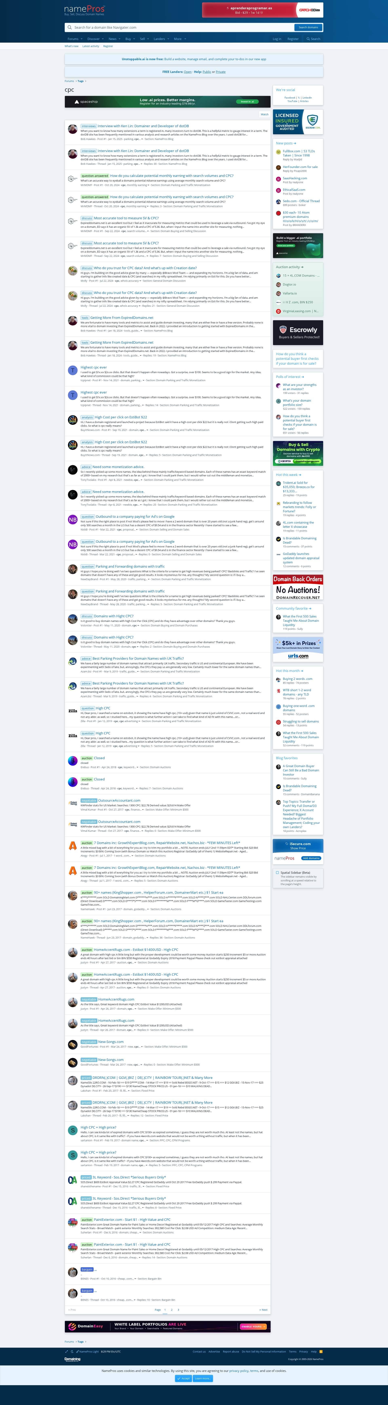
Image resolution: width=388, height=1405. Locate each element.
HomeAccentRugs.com (108, 999)
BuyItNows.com (90, 430)
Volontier (86, 625)
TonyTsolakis (88, 480)
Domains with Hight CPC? (107, 616)
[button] (81, 39)
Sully (300, 629)
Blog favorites (287, 758)
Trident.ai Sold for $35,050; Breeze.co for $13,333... (299, 487)
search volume (136, 231)
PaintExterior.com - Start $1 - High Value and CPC (126, 1219)
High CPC (96, 708)
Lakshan (86, 1090)
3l (139, 1186)
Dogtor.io (289, 284)
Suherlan (86, 1232)
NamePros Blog (164, 139)
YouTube (292, 101)
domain (125, 380)
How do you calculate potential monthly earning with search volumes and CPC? (157, 175)
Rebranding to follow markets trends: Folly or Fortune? (299, 507)
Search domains (308, 27)
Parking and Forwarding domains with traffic (123, 566)
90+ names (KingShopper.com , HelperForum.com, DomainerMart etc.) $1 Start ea (152, 892)
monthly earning (137, 185)
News (112, 39)
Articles (304, 101)
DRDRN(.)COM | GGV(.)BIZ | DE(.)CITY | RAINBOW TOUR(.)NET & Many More (147, 1077)
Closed (93, 758)
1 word (118, 855)
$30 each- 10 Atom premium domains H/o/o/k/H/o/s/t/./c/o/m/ (300, 216)
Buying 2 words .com (297, 679)
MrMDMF (86, 185)
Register (108, 46)
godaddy (139, 909)
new (130, 1046)
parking (128, 139)
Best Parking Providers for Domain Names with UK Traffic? (133, 658)
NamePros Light (89, 1351)
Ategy (84, 855)
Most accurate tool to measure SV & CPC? (120, 218)
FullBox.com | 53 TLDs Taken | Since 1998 (299, 153)
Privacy (303, 1351)
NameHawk (88, 909)
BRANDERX (299, 225)
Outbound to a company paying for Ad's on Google (128, 516)
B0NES (85, 1278)
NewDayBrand (89, 579)
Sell (142, 39)
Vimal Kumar (88, 809)
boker (302, 205)
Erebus (85, 767)
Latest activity (90, 46)
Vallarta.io (290, 293)
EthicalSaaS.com (294, 190)
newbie (128, 480)
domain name (129, 1140)
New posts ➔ (286, 143)
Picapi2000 (300, 171)
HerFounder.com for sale (300, 167)
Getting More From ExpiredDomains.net (117, 317)
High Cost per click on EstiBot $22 (114, 417)
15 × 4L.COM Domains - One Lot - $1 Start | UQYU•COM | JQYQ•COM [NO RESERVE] (301, 275)
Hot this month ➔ (289, 670)
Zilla (83, 721)
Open (188, 72)
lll (121, 1090)
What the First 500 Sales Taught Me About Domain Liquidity (301, 620)
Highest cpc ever (94, 367)
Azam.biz (86, 671)
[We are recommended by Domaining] (72, 1360)
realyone (298, 182)
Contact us (199, 1351)
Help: (198, 72)
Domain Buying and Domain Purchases (174, 625)
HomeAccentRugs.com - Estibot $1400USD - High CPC (130, 949)
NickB (84, 529)
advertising (128, 721)
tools (127, 330)
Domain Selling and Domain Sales (169, 529)
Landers (159, 39)
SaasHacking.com (295, 178)
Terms (292, 1351)
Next (265, 1310)
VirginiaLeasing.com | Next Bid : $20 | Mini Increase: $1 (301, 311)
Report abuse (231, 1351)
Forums (73, 39)
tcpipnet (86, 380)
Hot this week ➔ (288, 474)
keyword (129, 767)
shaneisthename (91, 1186)
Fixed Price (147, 1090)
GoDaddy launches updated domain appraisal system (301, 558)
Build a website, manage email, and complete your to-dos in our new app (194, 59)
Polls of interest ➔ (290, 376)
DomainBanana (310, 794)
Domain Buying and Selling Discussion (183, 231)
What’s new (71, 46)
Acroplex (301, 831)
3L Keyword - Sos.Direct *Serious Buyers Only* (124, 1177)
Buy (128, 39)
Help (314, 1351)
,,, (89, 1269)
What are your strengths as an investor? (299, 387)
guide (134, 330)
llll (124, 1090)
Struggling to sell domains (301, 721)
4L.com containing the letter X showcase (298, 524)
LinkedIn (307, 97)
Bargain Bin (154, 1278)
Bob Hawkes (88, 139)
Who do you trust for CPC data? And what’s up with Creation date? (139, 268)
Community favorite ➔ (293, 608)
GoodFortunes (89, 1046)
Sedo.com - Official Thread (301, 201)
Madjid (298, 159)
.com (126, 855)
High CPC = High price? (98, 1127)
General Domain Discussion (169, 280)
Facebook (290, 97)
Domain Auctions (160, 767)
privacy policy (239, 1371)
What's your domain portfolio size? (297, 402)
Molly (84, 280)
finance (135, 809)
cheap (133, 1232)
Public (207, 72)
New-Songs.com (103, 1041)
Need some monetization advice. (113, 466)
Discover (94, 39)
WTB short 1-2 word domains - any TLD (297, 692)
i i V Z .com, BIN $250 (298, 302)
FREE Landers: (172, 72)
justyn (84, 962)
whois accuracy (130, 280)
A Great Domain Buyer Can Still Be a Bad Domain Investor (301, 770)
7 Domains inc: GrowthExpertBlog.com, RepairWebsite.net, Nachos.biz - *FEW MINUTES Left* (161, 842)
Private (221, 72)
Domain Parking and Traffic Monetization (185, 185)
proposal (128, 529)
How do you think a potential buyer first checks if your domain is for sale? (297, 359)
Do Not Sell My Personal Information (264, 1351)
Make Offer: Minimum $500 (172, 809)
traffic (131, 579)
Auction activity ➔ (290, 267)
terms (254, 1371)
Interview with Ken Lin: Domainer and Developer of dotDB (135, 126)
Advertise (214, 1351)
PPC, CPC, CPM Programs (175, 1140)
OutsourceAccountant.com (111, 800)
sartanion (86, 1140)
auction (121, 962)
